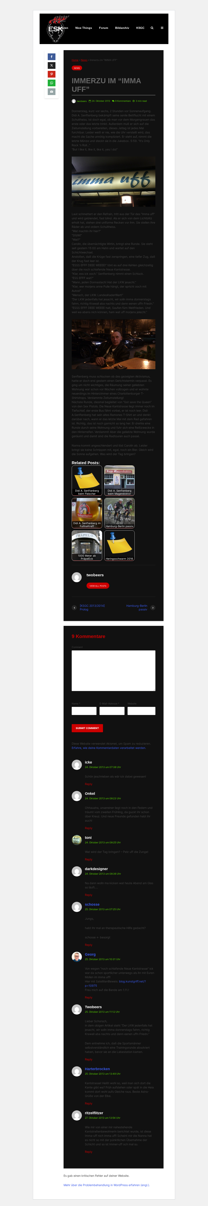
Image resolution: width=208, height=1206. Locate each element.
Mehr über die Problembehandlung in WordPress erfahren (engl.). (107, 1185)
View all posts (98, 586)
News (84, 60)
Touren (63, 27)
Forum (103, 27)
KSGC (140, 27)
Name (76, 703)
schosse (92, 904)
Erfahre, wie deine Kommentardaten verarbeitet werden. (109, 748)
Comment (77, 647)
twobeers (81, 101)
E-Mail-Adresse (109, 703)
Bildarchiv (122, 27)
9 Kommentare (123, 101)
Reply (88, 784)
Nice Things (83, 27)
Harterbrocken (97, 1069)
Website (132, 703)
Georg (90, 954)
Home (75, 60)
